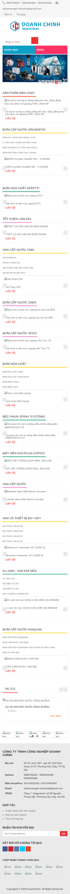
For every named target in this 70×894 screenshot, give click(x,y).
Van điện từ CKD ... (12, 589)
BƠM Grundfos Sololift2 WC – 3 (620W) (26, 166)
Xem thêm (55, 716)
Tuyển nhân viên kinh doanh (20, 810)
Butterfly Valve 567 (13, 536)
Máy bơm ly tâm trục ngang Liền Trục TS (27, 348)
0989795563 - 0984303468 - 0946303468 (28, 3)
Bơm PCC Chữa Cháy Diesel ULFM (19, 137)
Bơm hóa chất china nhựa (16, 377)
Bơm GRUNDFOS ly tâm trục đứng (20, 148)
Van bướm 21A (9, 258)
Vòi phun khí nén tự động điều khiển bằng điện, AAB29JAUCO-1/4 (30, 436)
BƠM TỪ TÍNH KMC (11, 652)
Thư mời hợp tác (14, 818)
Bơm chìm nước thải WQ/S (16, 642)
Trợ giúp (20, 14)
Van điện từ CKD (11, 584)
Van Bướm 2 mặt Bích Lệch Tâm (18, 268)
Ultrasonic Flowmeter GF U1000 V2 (24, 555)
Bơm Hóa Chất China (13, 372)
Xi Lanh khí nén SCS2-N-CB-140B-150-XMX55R (31, 608)
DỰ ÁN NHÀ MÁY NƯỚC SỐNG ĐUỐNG (27, 707)
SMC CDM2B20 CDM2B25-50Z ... (17, 594)
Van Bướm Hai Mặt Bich (14, 273)
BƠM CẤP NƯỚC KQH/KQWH (15, 637)
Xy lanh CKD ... (10, 579)
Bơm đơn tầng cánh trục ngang (19, 153)
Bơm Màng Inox (10, 387)
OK (63, 833)
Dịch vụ (8, 14)
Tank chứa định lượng (17, 401)
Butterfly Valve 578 (13, 541)
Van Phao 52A (13, 287)
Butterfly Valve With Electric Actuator (24, 499)
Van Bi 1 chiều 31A (11, 263)
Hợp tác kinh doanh (15, 814)
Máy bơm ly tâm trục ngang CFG (23, 203)
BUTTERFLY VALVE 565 (13, 526)
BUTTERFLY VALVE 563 (13, 531)
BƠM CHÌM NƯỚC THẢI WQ (21, 666)
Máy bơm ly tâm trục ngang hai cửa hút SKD (29, 317)
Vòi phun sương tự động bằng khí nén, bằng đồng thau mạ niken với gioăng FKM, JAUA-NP (35, 112)
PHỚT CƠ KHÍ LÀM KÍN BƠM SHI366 (25, 234)
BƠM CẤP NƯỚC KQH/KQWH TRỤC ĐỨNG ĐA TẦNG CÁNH (29, 647)
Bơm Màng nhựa (11, 382)
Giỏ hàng (61, 40)
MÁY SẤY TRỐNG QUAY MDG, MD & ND (27, 468)
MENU (40, 49)
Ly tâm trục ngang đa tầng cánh (20, 143)
